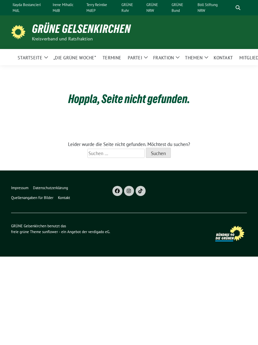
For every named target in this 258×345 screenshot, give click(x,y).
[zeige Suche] (238, 7)
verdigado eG (98, 231)
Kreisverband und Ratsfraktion (62, 39)
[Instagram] (129, 191)
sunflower (50, 231)
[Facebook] (117, 191)
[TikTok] (141, 191)
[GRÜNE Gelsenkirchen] (19, 32)
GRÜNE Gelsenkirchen (81, 28)
